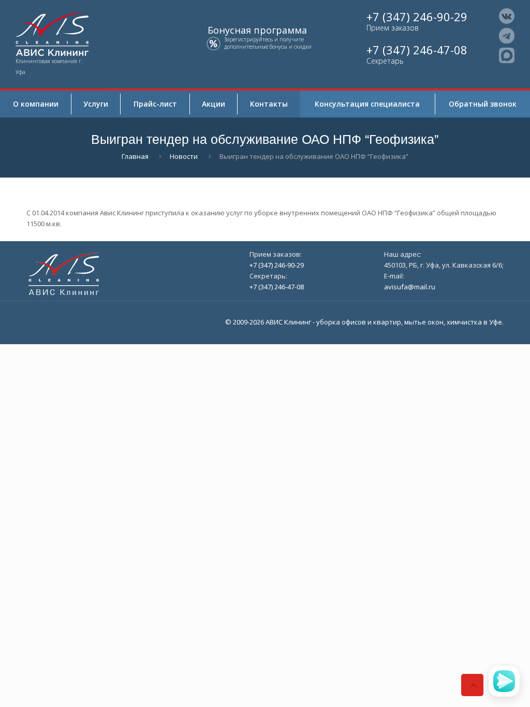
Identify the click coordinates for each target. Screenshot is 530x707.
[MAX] (506, 55)
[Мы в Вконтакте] (506, 16)
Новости (184, 156)
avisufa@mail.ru (409, 286)
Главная (135, 156)
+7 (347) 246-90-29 (416, 16)
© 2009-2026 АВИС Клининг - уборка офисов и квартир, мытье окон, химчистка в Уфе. (364, 322)
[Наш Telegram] (506, 35)
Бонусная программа (257, 30)
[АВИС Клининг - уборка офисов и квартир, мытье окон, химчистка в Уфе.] (53, 33)
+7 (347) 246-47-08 (416, 50)
